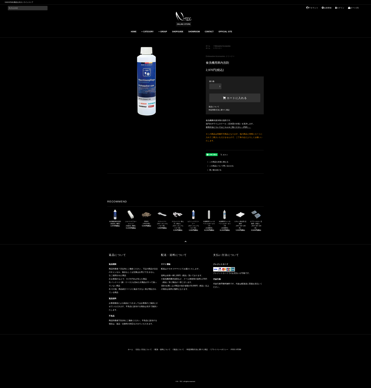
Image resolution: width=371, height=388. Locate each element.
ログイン (340, 8)
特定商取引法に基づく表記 (219, 110)
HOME (134, 32)
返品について (214, 107)
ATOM (238, 349)
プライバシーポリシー (219, 349)
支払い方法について (144, 349)
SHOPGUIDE (177, 32)
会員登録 (328, 8)
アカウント (313, 8)
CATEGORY (148, 32)
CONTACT (209, 32)
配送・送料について (162, 349)
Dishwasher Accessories (222, 46)
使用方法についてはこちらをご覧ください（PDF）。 (228, 127)
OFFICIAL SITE (225, 32)
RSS (233, 349)
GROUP (163, 32)
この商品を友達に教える (218, 162)
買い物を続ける (215, 170)
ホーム (208, 46)
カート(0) (354, 8)
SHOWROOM (194, 32)
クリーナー (218, 48)
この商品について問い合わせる (221, 166)
